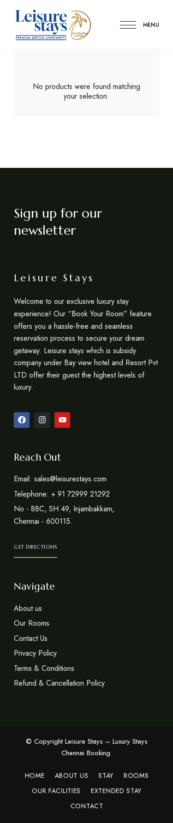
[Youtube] (62, 420)
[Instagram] (42, 420)
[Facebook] (22, 420)
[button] (35, 547)
